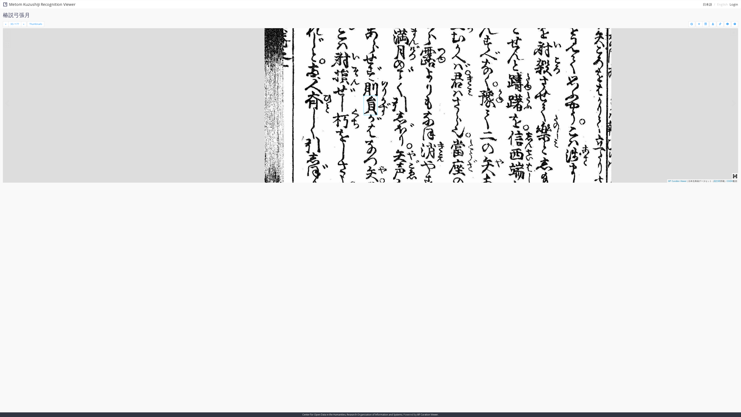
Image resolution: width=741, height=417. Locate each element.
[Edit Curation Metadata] (692, 24)
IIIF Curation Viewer (677, 180)
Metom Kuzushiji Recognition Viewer (42, 4)
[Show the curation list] (705, 24)
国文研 (717, 180)
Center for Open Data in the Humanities (324, 414)
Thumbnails (35, 24)
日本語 (707, 4)
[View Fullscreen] (7, 44)
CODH (730, 180)
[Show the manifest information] (727, 24)
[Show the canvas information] (720, 24)
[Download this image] (713, 24)
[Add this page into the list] (699, 24)
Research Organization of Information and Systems (374, 414)
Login (734, 4)
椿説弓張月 (16, 15)
